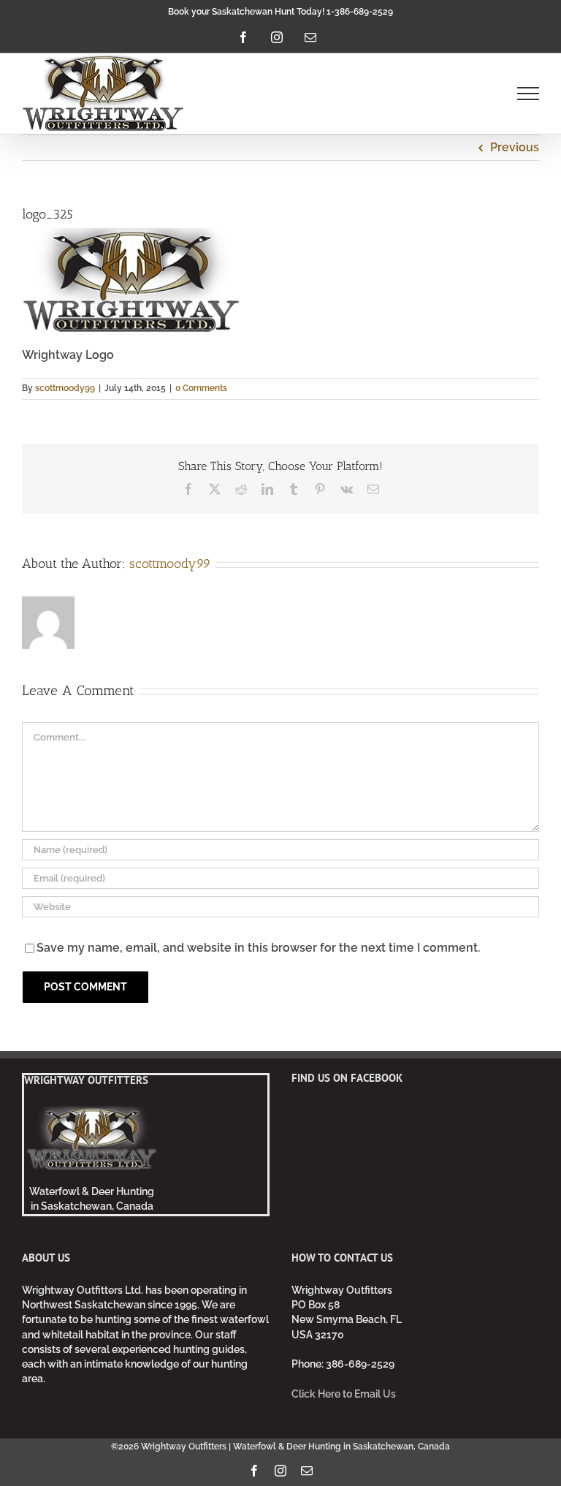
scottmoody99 (65, 388)
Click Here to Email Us (343, 1394)
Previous (514, 147)
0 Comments (201, 388)
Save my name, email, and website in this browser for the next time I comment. (258, 948)
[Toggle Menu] (528, 93)
